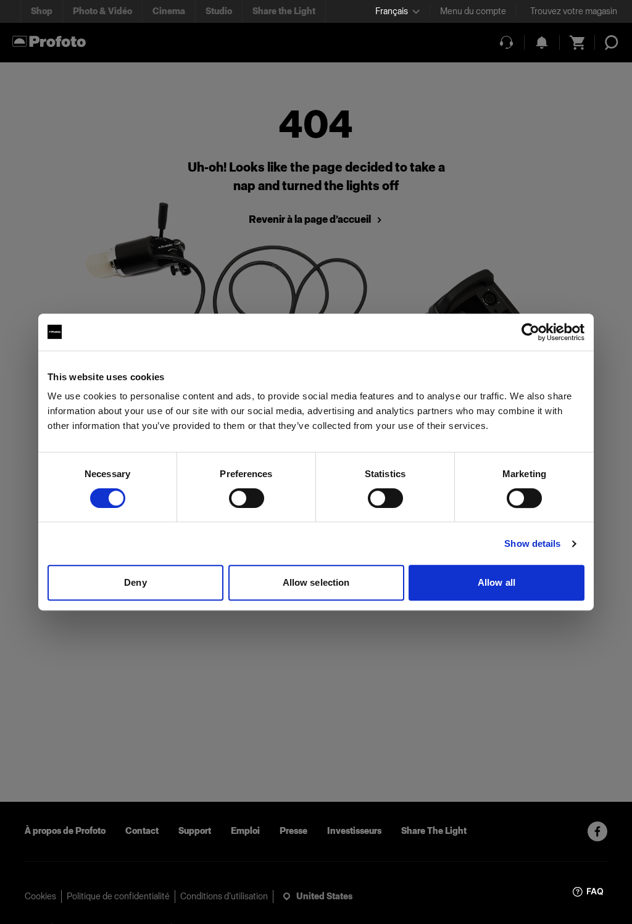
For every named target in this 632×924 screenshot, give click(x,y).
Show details (532, 543)
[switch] (246, 498)
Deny (135, 582)
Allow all (496, 582)
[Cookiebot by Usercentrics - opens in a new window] (530, 332)
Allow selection (316, 582)
